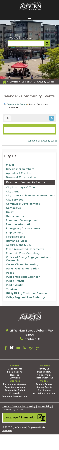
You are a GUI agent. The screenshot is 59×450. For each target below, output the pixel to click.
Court (10, 212)
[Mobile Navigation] (29, 17)
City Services (14, 199)
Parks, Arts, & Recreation (22, 268)
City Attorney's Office (20, 187)
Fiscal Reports (15, 236)
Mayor (10, 164)
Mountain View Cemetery (23, 253)
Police (10, 272)
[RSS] (25, 348)
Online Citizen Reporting (22, 264)
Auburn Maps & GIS (18, 245)
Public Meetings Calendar (23, 276)
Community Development (23, 203)
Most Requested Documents (25, 249)
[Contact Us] (37, 348)
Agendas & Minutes (19, 173)
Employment (14, 232)
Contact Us (13, 207)
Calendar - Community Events (25, 182)
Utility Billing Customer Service (26, 293)
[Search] (47, 43)
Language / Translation (20, 417)
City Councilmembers (20, 169)
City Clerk (12, 191)
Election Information (19, 224)
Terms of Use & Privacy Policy (19, 406)
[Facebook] (5, 348)
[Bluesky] (11, 348)
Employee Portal (37, 427)
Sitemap (7, 430)
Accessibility (45, 406)
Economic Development (22, 220)
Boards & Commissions (21, 177)
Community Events (17, 104)
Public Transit (15, 281)
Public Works (14, 285)
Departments (15, 216)
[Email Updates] (31, 348)
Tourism (11, 289)
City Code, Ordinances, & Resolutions (30, 195)
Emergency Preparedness (23, 228)
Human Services (17, 240)
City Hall (14, 82)
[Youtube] (18, 348)
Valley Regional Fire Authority (25, 297)
